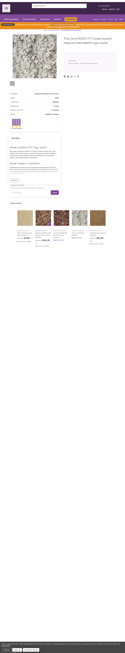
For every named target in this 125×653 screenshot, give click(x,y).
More (121, 19)
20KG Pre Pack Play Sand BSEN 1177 (24, 234)
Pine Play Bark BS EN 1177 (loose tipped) (60, 235)
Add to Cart (25, 220)
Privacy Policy (5, 646)
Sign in (104, 9)
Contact (110, 19)
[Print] (71, 76)
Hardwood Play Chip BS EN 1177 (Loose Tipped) (43, 235)
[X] (75, 76)
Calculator (103, 19)
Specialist (58, 19)
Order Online (70, 19)
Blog (116, 19)
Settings (7, 650)
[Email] (68, 76)
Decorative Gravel (30, 19)
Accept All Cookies (31, 650)
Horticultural (45, 19)
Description (16, 138)
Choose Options (43, 220)
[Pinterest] (78, 76)
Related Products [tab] (16, 203)
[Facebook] (65, 76)
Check (55, 192)
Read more (15, 180)
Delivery (96, 19)
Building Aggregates (11, 19)
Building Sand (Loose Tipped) (98, 234)
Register (112, 9)
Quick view (25, 216)
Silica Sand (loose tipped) (78, 234)
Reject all (17, 650)
